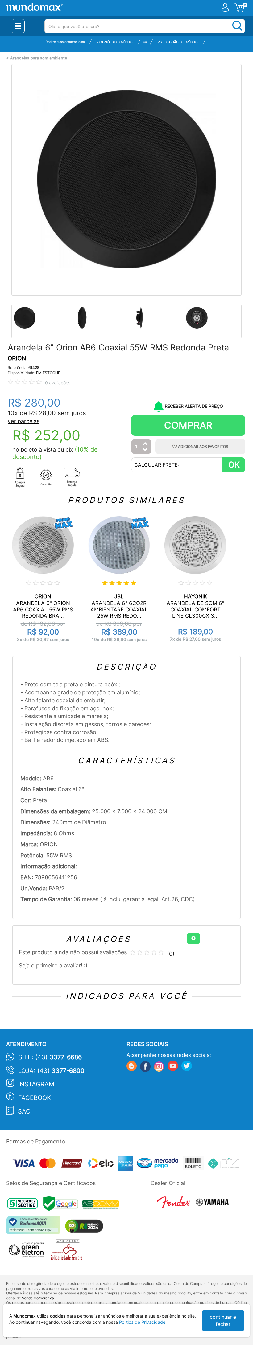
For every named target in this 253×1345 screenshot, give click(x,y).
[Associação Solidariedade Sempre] (68, 1251)
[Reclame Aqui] (35, 1227)
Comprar (188, 425)
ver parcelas (23, 421)
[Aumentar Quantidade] (145, 444)
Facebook (34, 1098)
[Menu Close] (18, 26)
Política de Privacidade (142, 1322)
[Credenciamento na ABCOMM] (102, 1205)
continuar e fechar (223, 1320)
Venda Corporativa (38, 1298)
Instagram (36, 1084)
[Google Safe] (62, 1205)
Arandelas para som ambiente (38, 58)
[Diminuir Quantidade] (145, 450)
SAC (24, 1111)
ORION (17, 358)
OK (234, 464)
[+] (193, 938)
